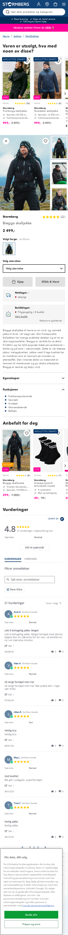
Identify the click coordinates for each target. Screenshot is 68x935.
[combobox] (53, 603)
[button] (10, 645)
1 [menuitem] (30, 847)
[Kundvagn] (55, 4)
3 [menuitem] (38, 847)
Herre (6, 36)
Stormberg (10, 216)
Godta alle (31, 914)
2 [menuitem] (34, 847)
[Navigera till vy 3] (59, 199)
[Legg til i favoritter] (27, 61)
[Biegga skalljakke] (9, 248)
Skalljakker (32, 36)
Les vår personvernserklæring (38, 905)
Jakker (17, 36)
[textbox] (62, 605)
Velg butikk (21, 316)
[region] (31, 891)
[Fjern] (60, 12)
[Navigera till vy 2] (59, 173)
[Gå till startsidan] (16, 4)
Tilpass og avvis (31, 924)
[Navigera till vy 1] (59, 147)
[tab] (34, 547)
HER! (48, 27)
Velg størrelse (14, 268)
